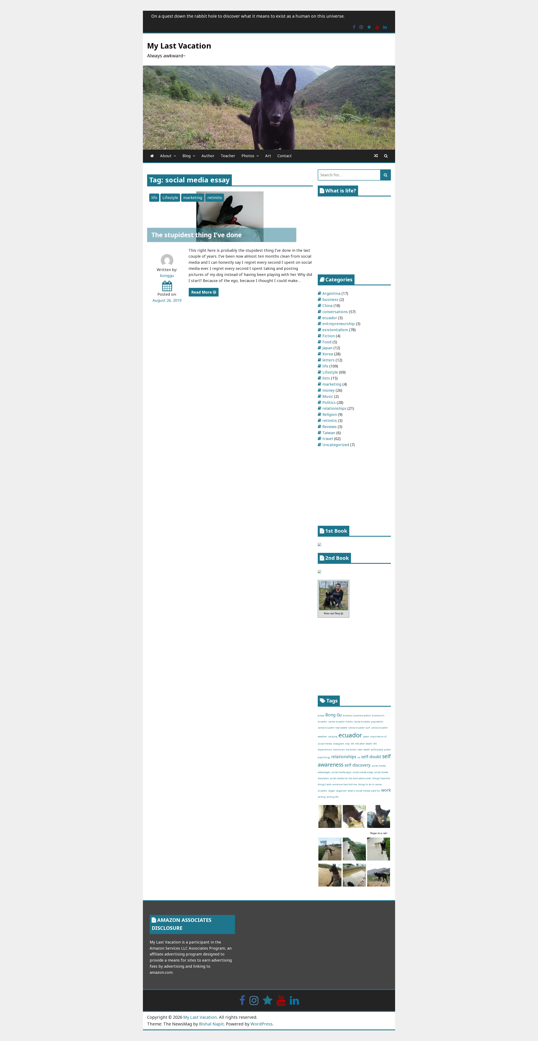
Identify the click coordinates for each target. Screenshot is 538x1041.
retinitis (214, 197)
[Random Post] (376, 156)
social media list (339, 778)
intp (347, 743)
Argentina (331, 293)
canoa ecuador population (368, 721)
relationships (334, 408)
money (328, 390)
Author (208, 155)
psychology (324, 757)
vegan (331, 790)
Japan (327, 347)
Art (268, 155)
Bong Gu (333, 715)
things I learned (381, 778)
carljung (332, 736)
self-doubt (371, 756)
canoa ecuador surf (359, 727)
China (327, 305)
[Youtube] (377, 26)
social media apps (341, 772)
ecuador (329, 317)
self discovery (357, 765)
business (330, 299)
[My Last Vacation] (152, 156)
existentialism (335, 329)
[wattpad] (369, 26)
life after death (363, 743)
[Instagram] (361, 26)
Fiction (328, 335)
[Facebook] (354, 26)
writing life (333, 796)
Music (327, 396)
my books (351, 749)
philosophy (377, 749)
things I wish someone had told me (337, 784)
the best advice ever (360, 778)
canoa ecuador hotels (340, 721)
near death (363, 749)
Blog (186, 155)
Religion (329, 414)
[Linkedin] (385, 26)
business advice (362, 715)
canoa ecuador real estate (332, 727)
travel (327, 438)
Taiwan (328, 432)
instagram (338, 743)
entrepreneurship (338, 323)
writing (322, 796)
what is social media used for (364, 790)
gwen (366, 736)
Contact (284, 155)
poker (387, 749)
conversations (335, 311)
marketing (192, 197)
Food (326, 341)
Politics (329, 402)
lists (326, 378)
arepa (321, 715)
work (386, 790)
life (154, 197)
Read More (202, 292)
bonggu (167, 275)
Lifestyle (170, 197)
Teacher (228, 155)
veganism (341, 790)
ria (358, 757)
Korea (327, 353)
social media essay (362, 772)
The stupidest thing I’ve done (196, 235)
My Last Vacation (179, 46)
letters (328, 359)
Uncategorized (335, 444)
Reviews (329, 426)
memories (339, 749)
